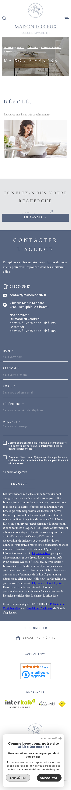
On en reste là (49, 738)
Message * (12, 422)
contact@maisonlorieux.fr (28, 295)
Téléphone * (13, 404)
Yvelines (32, 48)
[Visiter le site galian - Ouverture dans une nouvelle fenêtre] (46, 704)
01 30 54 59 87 (20, 286)
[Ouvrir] (4, 18)
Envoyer (19, 484)
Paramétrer (18, 777)
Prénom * (11, 368)
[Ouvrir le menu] (67, 18)
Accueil (8, 48)
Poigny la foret (51, 48)
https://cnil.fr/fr (41, 553)
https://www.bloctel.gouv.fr (48, 583)
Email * (9, 386)
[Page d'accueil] (35, 18)
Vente (20, 48)
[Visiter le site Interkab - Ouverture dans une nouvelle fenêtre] (20, 703)
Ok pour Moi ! (49, 777)
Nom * (8, 351)
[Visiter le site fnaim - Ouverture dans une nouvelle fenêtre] (62, 704)
